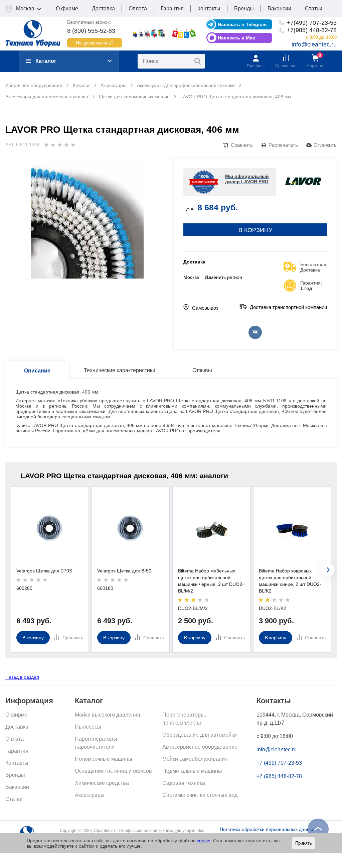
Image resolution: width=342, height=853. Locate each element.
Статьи (313, 8)
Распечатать (283, 145)
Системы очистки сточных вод (199, 795)
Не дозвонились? (95, 42)
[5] (73, 145)
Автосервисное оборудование (199, 747)
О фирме (67, 8)
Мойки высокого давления (107, 715)
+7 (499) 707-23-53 (279, 763)
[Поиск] (197, 61)
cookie (203, 840)
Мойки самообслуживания (195, 759)
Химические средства (102, 783)
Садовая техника (183, 783)
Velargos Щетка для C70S (44, 570)
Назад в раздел (22, 677)
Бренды (244, 8)
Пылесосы (88, 727)
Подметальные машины (192, 771)
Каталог (45, 61)
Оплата (138, 8)
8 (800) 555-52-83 (91, 30)
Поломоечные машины (103, 759)
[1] (46, 145)
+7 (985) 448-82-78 (279, 776)
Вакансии (279, 8)
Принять (303, 843)
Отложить (325, 145)
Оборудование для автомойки (199, 735)
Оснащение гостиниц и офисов (113, 771)
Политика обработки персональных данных (267, 829)
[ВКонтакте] (255, 332)
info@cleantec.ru (314, 44)
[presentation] (328, 569)
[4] (66, 145)
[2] (53, 145)
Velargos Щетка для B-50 (124, 570)
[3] (60, 145)
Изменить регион (223, 277)
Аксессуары (90, 795)
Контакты (208, 8)
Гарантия (172, 8)
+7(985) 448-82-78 (312, 30)
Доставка (103, 8)
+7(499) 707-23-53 (312, 22)
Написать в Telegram (242, 24)
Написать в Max (236, 37)
